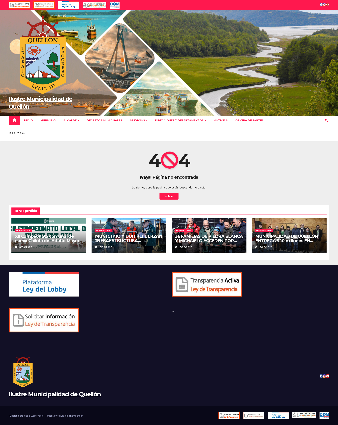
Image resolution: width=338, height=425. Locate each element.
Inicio (12, 132)
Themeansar (76, 415)
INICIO (28, 120)
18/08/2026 (25, 247)
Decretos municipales (104, 120)
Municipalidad (23, 231)
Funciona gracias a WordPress (26, 415)
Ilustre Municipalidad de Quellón (55, 394)
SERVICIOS (138, 120)
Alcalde (70, 120)
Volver (169, 196)
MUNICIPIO (48, 120)
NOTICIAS (221, 120)
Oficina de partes (249, 120)
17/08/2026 (105, 247)
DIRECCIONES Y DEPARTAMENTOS (179, 120)
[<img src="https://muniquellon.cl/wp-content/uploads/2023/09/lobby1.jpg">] (278, 416)
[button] (326, 120)
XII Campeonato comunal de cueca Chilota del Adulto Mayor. (47, 238)
